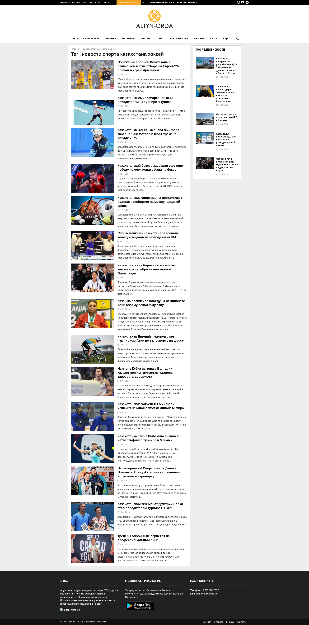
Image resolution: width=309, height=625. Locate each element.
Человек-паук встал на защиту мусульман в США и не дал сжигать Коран (227, 165)
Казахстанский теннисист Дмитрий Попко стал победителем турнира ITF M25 (150, 506)
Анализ (145, 38)
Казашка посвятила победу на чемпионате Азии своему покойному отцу (151, 303)
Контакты (87, 2)
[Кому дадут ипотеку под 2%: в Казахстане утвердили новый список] (205, 138)
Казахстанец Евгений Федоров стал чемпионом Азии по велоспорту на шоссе (150, 338)
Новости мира (179, 38)
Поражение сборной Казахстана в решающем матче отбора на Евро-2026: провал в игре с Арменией (148, 66)
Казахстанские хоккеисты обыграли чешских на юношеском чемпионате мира (150, 406)
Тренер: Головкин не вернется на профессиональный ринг (143, 538)
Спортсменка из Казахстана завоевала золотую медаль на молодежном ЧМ (148, 235)
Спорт (160, 38)
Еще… (226, 38)
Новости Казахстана (86, 38)
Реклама (76, 2)
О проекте (65, 2)
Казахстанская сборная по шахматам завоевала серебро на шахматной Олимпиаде (146, 269)
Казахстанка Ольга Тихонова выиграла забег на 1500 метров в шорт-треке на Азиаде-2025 (148, 134)
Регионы (110, 38)
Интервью (128, 38)
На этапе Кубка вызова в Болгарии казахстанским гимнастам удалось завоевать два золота (145, 372)
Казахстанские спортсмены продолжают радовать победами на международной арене (149, 202)
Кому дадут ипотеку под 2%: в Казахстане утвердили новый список (226, 139)
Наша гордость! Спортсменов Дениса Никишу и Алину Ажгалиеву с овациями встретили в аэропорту (148, 472)
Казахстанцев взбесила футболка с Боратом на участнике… (178, 2)
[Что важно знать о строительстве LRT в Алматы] (205, 119)
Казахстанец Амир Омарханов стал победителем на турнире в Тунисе (145, 100)
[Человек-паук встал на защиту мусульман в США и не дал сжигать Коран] (205, 163)
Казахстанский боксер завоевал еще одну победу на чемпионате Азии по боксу (150, 167)
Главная (207, 622)
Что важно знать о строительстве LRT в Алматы (226, 117)
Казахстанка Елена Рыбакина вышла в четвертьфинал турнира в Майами (148, 438)
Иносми (199, 38)
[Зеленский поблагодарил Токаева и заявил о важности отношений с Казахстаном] (205, 91)
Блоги (213, 38)
